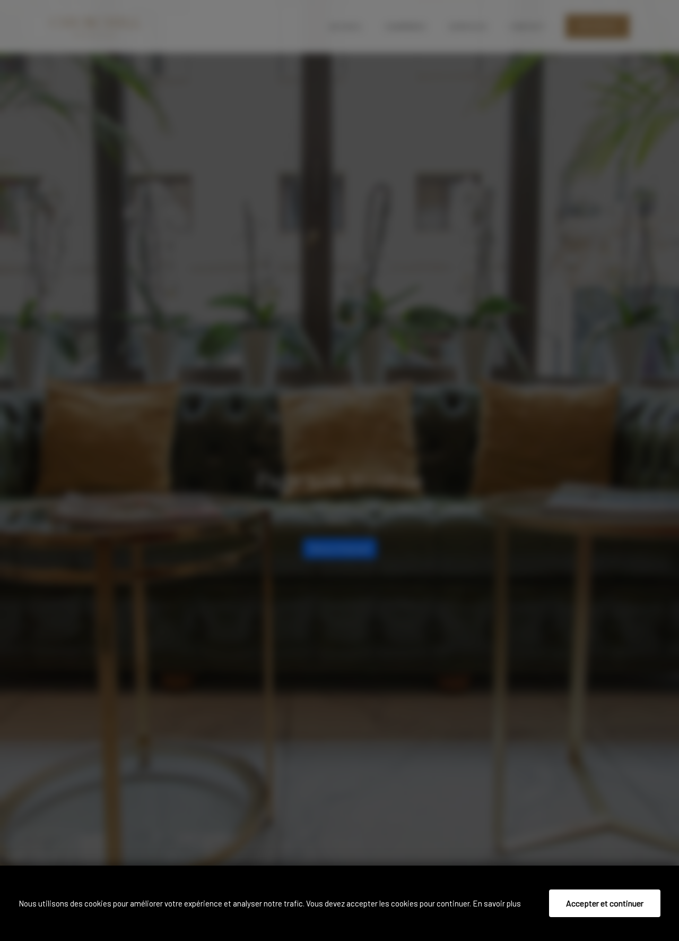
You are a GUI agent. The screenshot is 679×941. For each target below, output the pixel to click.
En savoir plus (497, 903)
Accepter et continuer (604, 903)
